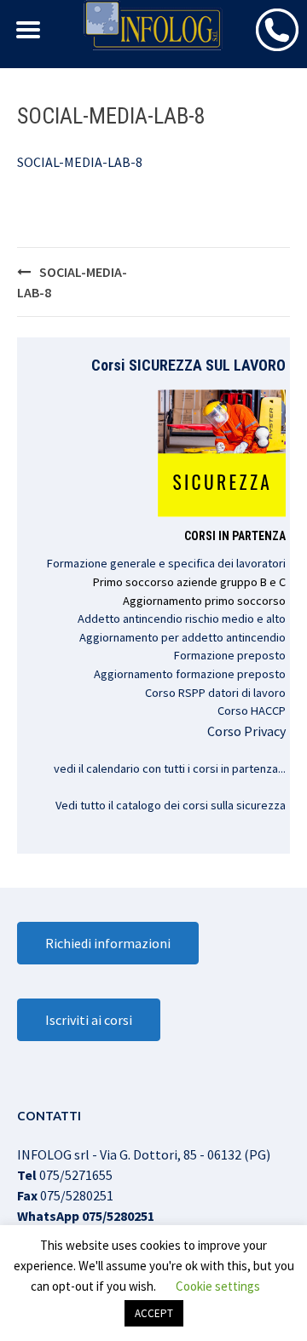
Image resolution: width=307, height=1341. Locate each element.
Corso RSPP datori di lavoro (215, 692)
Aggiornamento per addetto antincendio (182, 637)
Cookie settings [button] (218, 1286)
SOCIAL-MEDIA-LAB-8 (79, 161)
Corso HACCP (251, 710)
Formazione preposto (230, 655)
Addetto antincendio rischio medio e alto (182, 618)
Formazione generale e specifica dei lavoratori (166, 563)
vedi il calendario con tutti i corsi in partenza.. (168, 768)
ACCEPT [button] (154, 1313)
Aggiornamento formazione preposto (190, 674)
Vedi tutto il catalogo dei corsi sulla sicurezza (170, 805)
